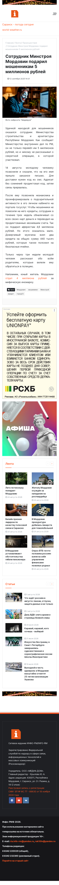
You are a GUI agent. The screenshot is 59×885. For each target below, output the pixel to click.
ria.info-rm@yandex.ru (22, 841)
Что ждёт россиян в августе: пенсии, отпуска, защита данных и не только (38, 601)
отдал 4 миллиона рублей (26, 278)
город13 (20, 294)
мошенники (33, 290)
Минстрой (45, 290)
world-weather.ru (12, 29)
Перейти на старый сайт (15, 860)
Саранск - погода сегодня (18, 24)
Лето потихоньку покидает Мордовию (14, 490)
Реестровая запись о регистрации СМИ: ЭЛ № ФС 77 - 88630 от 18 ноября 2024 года (29, 791)
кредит (11, 294)
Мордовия (21, 290)
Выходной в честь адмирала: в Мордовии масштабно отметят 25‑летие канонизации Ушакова (36, 673)
